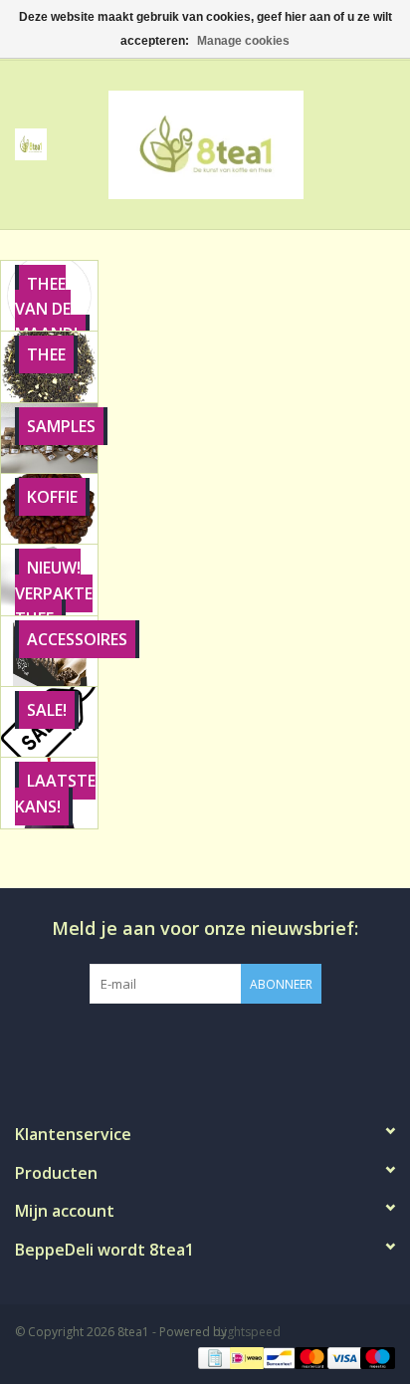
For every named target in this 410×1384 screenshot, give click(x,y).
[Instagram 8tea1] (204, 1044)
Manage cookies (243, 41)
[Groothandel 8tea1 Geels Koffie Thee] (236, 142)
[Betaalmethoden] (213, 1356)
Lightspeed (249, 1331)
